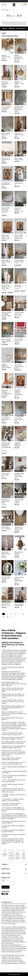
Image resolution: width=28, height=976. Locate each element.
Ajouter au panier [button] (12, 52)
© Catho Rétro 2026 (14, 974)
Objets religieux (21, 28)
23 (3, 617)
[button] (3, 4)
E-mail (3, 880)
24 (7, 617)
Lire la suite (12, 104)
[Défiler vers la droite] (25, 28)
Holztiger (17, 365)
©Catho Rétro (6, 339)
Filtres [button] (4, 33)
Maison (4, 28)
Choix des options (12, 205)
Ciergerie (12, 28)
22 (23, 614)
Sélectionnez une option (25, 52)
